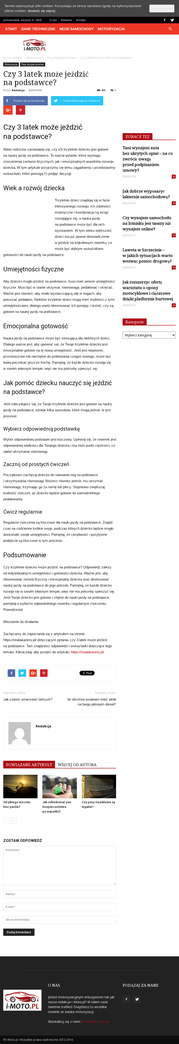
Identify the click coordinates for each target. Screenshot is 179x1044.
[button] (170, 29)
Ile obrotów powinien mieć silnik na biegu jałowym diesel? (91, 701)
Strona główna (12, 58)
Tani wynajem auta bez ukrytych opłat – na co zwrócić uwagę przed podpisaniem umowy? (148, 159)
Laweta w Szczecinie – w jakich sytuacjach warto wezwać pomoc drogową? (148, 255)
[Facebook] (164, 20)
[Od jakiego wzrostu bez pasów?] (20, 786)
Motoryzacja (111, 29)
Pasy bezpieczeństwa (32, 64)
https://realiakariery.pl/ (87, 652)
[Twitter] (172, 20)
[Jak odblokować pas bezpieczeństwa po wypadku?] (59, 786)
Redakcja (18, 90)
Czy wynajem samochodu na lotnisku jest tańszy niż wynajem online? (147, 223)
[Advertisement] (121, 45)
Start (11, 29)
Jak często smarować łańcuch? (27, 699)
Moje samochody (76, 29)
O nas (53, 20)
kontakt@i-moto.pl (96, 1021)
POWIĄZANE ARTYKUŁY (29, 764)
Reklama (66, 20)
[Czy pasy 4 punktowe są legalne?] (99, 786)
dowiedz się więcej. (42, 11)
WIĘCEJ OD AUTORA (77, 764)
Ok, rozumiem (161, 8)
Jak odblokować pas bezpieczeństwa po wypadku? (56, 806)
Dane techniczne (38, 29)
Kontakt (81, 20)
